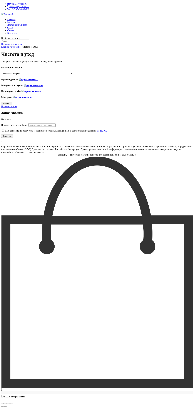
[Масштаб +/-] (11, 403)
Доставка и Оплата (17, 25)
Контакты (12, 33)
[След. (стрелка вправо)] (5, 406)
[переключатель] (28, 79)
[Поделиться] (5, 403)
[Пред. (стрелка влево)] (2, 406)
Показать (6, 103)
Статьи (11, 30)
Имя (3, 119)
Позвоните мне (9, 106)
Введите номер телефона (14, 125)
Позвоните (7, 136)
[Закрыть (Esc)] (2, 403)
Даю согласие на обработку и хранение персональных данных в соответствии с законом (56, 130)
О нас (10, 27)
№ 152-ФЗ (102, 130)
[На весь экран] (8, 403)
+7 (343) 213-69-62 (19, 6)
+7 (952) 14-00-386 (19, 9)
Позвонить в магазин (12, 44)
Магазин (11, 22)
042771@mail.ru (18, 3)
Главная (11, 19)
